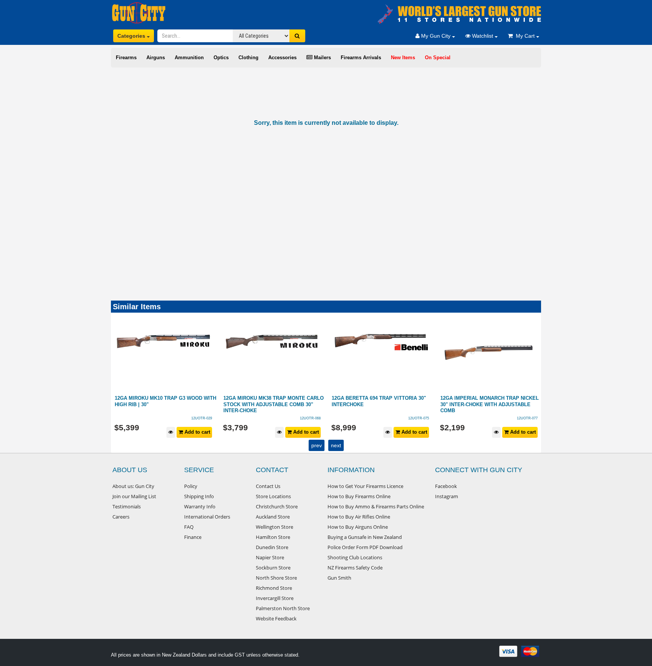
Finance (192, 537)
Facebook (446, 486)
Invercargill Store (275, 598)
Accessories (282, 57)
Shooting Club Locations (355, 557)
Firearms (126, 57)
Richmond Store (274, 588)
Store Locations (273, 496)
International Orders (207, 516)
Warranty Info (199, 506)
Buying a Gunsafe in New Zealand (365, 537)
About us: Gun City (133, 486)
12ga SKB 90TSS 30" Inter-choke (482, 398)
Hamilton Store (273, 537)
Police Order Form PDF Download (365, 547)
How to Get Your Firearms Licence (365, 486)
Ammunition (189, 57)
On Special (438, 57)
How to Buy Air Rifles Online (359, 516)
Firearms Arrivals (361, 57)
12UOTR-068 (202, 418)
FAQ (189, 526)
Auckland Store (273, 516)
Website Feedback (276, 618)
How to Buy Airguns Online (358, 526)
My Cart (524, 36)
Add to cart (197, 432)
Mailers (321, 57)
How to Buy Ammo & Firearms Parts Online (376, 506)
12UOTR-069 (527, 418)
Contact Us (268, 486)
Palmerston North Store (283, 608)
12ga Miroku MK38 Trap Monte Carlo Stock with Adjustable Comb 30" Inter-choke (165, 404)
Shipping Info (199, 496)
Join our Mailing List (134, 496)
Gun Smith (339, 577)
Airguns (155, 57)
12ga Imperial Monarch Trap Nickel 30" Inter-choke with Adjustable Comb (381, 404)
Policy (190, 486)
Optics (221, 57)
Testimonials (126, 506)
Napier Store (270, 557)
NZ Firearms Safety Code (355, 567)
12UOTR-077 (419, 418)
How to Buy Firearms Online (359, 496)
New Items (403, 57)
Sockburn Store (273, 567)
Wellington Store (274, 526)
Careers (120, 516)
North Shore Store (276, 577)
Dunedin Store (272, 547)
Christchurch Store (277, 506)
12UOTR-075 (310, 418)
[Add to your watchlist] (171, 432)
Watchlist (483, 36)
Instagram (446, 496)
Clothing (248, 57)
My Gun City (436, 36)
